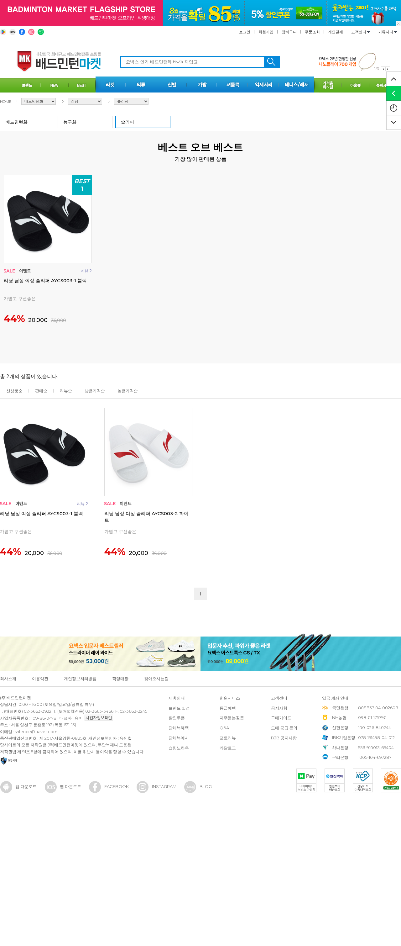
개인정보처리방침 (80, 678)
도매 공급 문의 (284, 727)
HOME (6, 101)
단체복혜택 (179, 727)
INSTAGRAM (164, 786)
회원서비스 (230, 697)
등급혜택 (228, 708)
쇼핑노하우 (179, 747)
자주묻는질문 (232, 717)
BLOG (206, 786)
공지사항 (279, 708)
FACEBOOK (116, 786)
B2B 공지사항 (284, 737)
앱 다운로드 (26, 786)
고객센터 (359, 31)
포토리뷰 (228, 737)
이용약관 (40, 678)
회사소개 (8, 678)
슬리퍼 (127, 122)
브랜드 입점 (179, 708)
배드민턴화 (17, 122)
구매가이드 (281, 717)
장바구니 (289, 31)
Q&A (224, 727)
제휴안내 (177, 697)
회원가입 (265, 31)
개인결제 (335, 31)
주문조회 (312, 31)
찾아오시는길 (156, 678)
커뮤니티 (386, 31)
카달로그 (228, 747)
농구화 (69, 122)
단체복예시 (179, 737)
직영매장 (120, 678)
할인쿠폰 (177, 717)
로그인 (244, 31)
